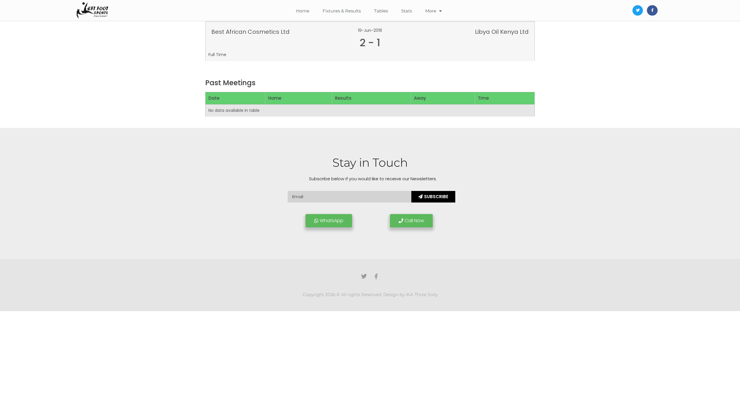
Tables (381, 11)
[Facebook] (652, 10)
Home (302, 11)
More (430, 11)
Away (420, 98)
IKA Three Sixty (422, 294)
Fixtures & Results (342, 11)
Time (483, 98)
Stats (406, 11)
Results (343, 98)
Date (213, 98)
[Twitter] (637, 10)
